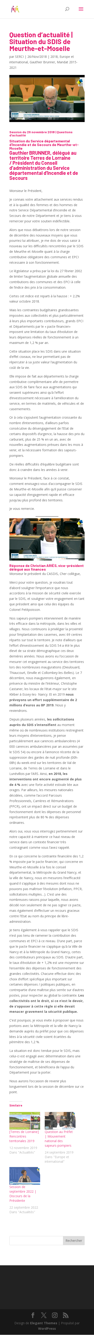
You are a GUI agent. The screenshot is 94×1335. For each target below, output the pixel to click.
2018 (54, 56)
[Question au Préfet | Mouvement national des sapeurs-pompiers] (60, 1121)
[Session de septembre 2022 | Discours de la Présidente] (24, 1176)
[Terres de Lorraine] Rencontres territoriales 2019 (24, 1136)
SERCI (19, 56)
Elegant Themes (43, 1323)
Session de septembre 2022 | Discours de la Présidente (22, 1194)
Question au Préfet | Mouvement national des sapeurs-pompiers (59, 1139)
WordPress (47, 1328)
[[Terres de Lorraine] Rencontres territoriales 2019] (24, 1121)
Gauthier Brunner (42, 62)
